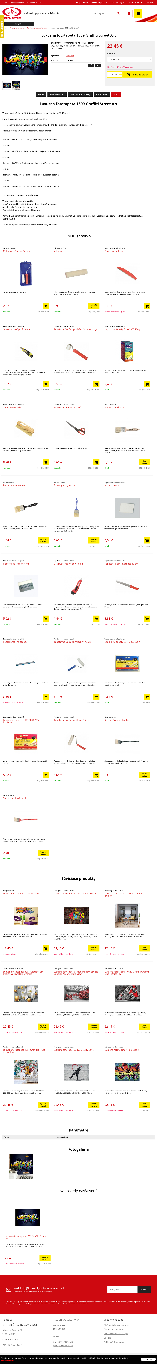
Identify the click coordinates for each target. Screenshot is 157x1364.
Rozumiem (148, 1359)
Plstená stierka (112, 485)
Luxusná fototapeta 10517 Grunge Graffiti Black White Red (127, 972)
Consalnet (70, 55)
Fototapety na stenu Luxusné (37, 28)
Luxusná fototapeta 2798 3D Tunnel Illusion (123, 894)
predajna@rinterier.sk (63, 1345)
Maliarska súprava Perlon (16, 251)
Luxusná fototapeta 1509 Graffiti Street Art (26, 1237)
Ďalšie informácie (7, 1361)
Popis (41, 94)
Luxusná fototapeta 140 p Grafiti (122, 1049)
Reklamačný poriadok (114, 1342)
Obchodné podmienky (114, 1329)
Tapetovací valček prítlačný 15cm (71, 720)
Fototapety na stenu (17, 28)
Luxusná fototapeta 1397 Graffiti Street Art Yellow (24, 1050)
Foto (115, 94)
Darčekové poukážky (99, 2)
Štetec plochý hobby (14, 485)
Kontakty (149, 2)
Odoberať (144, 1289)
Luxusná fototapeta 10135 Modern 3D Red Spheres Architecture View (76, 972)
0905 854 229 (35, 2)
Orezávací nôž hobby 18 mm (69, 563)
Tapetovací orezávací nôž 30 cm (121, 563)
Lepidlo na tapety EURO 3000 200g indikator (21, 721)
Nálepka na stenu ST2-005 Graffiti (21, 893)
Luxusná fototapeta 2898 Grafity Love (74, 1049)
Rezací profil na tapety (15, 641)
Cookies (107, 1337)
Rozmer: (111, 53)
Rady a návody (82, 2)
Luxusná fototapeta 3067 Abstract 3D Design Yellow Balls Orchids (23, 972)
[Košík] (138, 13)
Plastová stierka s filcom (16, 563)
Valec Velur (59, 251)
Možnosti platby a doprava (116, 1325)
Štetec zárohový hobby (117, 720)
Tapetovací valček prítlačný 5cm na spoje (75, 329)
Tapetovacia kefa (12, 407)
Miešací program (118, 2)
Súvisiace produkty (80, 94)
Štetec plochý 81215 (64, 485)
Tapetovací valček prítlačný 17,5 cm (72, 641)
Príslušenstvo (57, 94)
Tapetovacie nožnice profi (67, 407)
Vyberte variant (94, 306)
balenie (115, 75)
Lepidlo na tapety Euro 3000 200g (122, 641)
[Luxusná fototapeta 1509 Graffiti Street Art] (25, 59)
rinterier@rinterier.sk (16, 2)
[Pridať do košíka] (46, 306)
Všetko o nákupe (135, 2)
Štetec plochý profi (115, 407)
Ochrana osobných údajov (116, 1333)
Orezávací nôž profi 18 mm (17, 329)
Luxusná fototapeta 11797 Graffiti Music (75, 893)
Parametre (101, 94)
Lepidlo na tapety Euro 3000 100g (122, 329)
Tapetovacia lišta (114, 251)
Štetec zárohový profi (14, 798)
